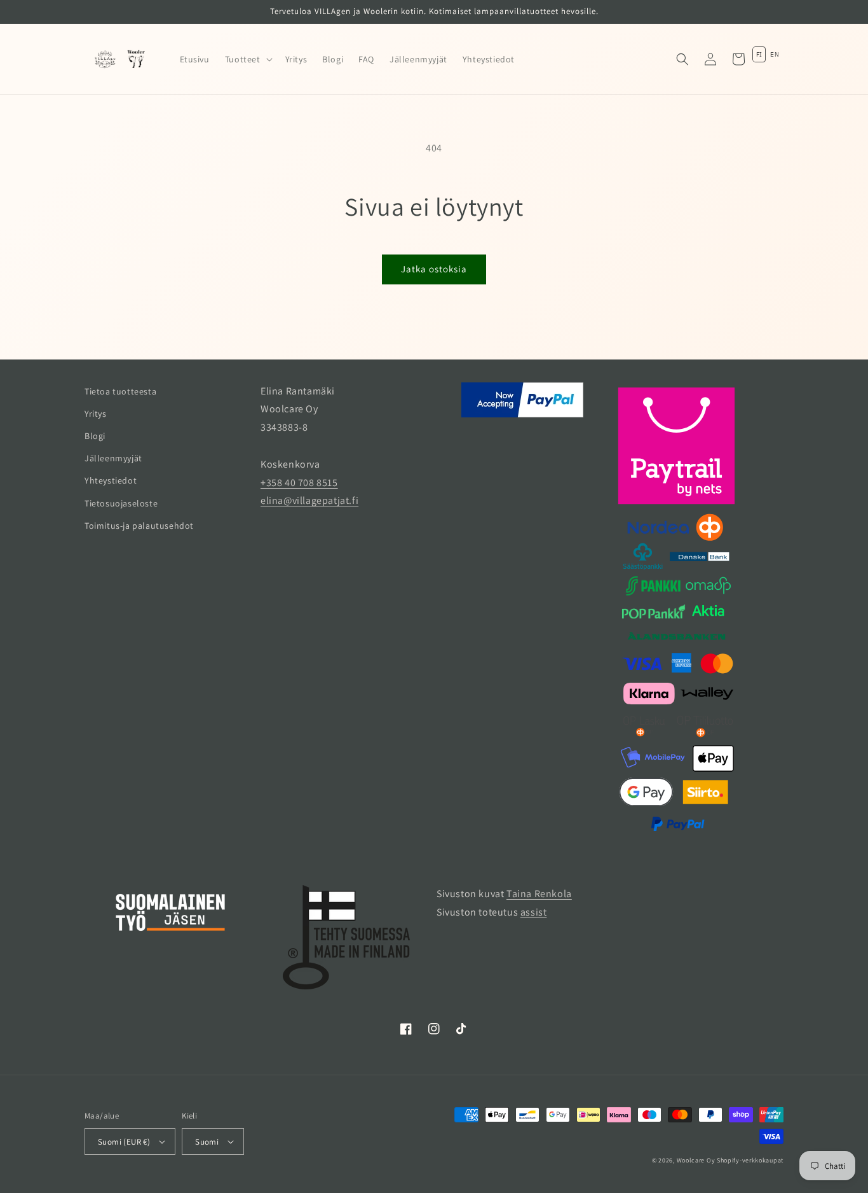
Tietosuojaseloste (121, 503)
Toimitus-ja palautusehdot (139, 525)
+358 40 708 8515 (299, 482)
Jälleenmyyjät (113, 458)
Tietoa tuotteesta (120, 391)
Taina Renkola (539, 893)
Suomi (207, 1141)
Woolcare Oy (696, 1160)
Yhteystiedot (111, 480)
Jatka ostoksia (434, 269)
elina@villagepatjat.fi (309, 500)
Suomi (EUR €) (124, 1141)
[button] (247, 59)
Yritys (96, 413)
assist (533, 912)
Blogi (95, 436)
